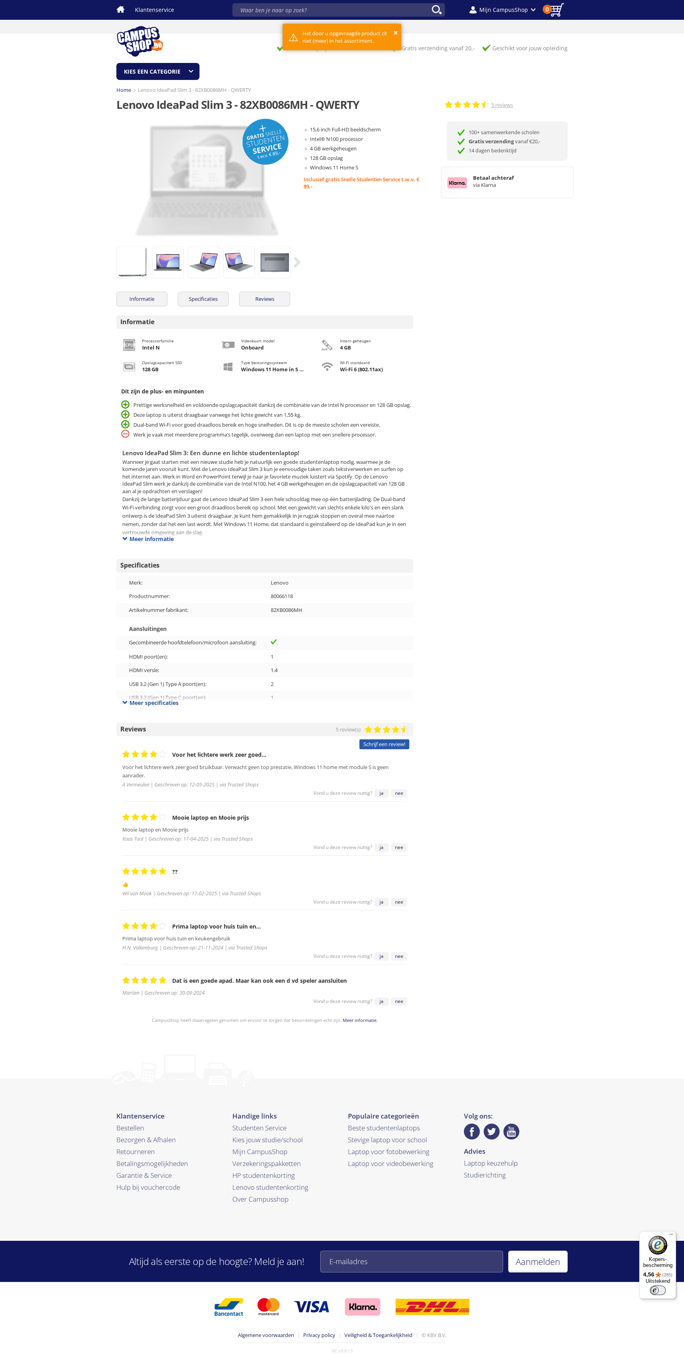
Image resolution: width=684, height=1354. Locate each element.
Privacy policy (319, 1335)
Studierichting (485, 1174)
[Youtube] (511, 1131)
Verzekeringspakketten (266, 1163)
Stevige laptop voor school (387, 1139)
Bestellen (130, 1127)
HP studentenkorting (263, 1175)
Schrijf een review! (384, 744)
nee (399, 793)
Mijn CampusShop (259, 1151)
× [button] (395, 32)
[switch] (658, 1290)
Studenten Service (259, 1127)
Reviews (264, 298)
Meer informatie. (360, 1020)
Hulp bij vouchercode (148, 1187)
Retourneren (135, 1151)
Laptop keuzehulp (491, 1163)
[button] (502, 10)
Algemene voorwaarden (266, 1335)
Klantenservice (154, 9)
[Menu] (671, 1236)
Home (123, 89)
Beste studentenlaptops (384, 1127)
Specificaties (203, 298)
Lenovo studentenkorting (270, 1187)
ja (381, 793)
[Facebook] (472, 1131)
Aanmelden (538, 1261)
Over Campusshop (260, 1199)
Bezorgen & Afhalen (146, 1139)
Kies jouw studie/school (267, 1139)
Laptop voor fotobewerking (388, 1151)
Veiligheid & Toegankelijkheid (378, 1335)
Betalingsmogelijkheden (152, 1163)
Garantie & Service (144, 1175)
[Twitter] (492, 1131)
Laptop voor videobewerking (390, 1163)
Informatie (141, 298)
